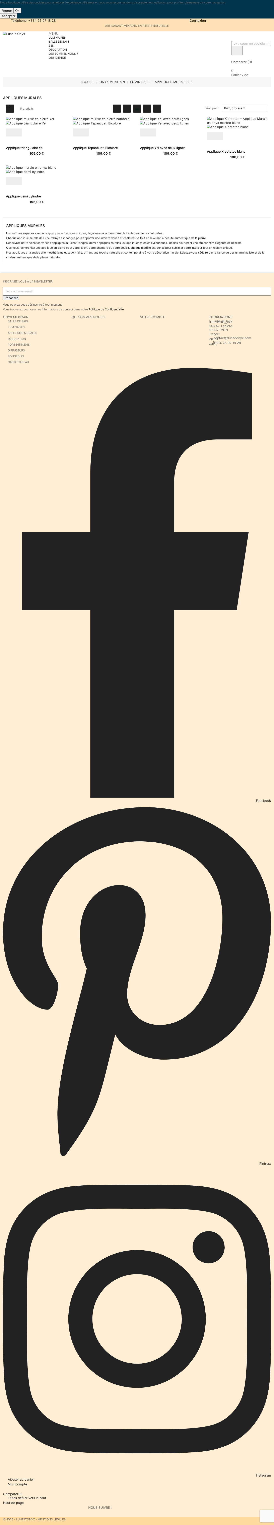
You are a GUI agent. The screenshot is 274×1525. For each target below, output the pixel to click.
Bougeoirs (16, 356)
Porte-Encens (19, 344)
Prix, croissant (244, 108)
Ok (17, 11)
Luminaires (16, 327)
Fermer (7, 11)
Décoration (17, 338)
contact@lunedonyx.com (232, 338)
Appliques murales (22, 333)
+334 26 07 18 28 (227, 343)
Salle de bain (18, 321)
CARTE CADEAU (18, 362)
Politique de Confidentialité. (107, 309)
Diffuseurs (16, 350)
